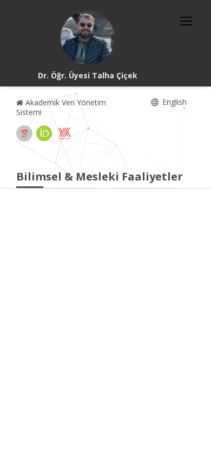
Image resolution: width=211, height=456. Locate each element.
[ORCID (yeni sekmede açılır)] (44, 133)
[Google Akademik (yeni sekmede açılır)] (24, 133)
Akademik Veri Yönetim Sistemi (61, 107)
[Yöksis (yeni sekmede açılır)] (64, 133)
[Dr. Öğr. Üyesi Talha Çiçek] (87, 38)
